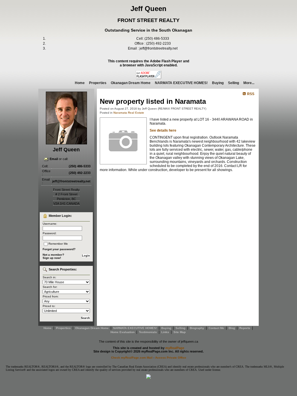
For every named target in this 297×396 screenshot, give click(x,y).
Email (54, 159)
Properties (97, 83)
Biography (197, 328)
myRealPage (174, 348)
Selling (233, 83)
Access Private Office (170, 357)
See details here (163, 130)
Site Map (179, 332)
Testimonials (148, 332)
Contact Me (216, 328)
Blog (232, 328)
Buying (218, 83)
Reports (244, 328)
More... (248, 83)
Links (165, 332)
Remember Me (58, 243)
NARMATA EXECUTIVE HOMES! (181, 83)
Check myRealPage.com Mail (132, 357)
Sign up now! (52, 257)
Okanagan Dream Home (131, 83)
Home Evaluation (123, 332)
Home (80, 83)
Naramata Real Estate (128, 112)
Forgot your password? (59, 249)
